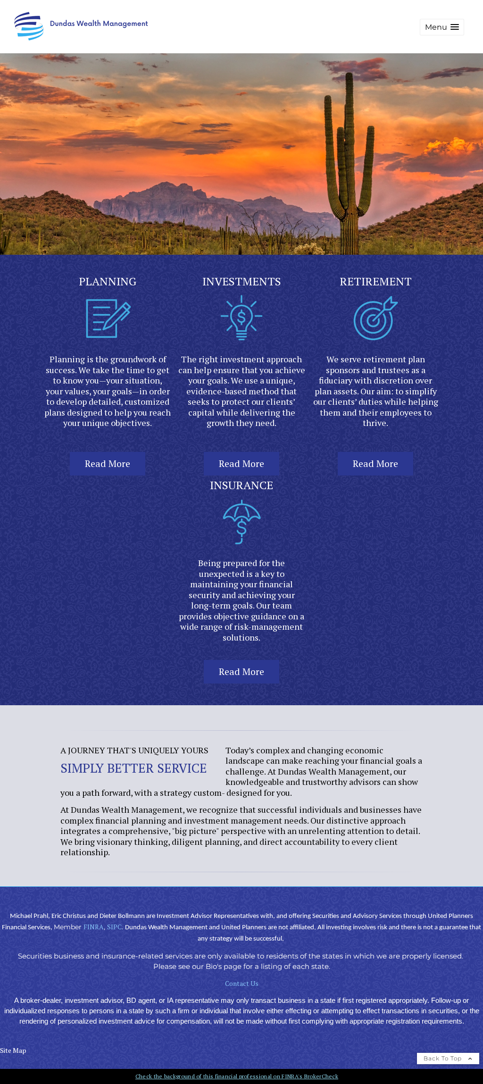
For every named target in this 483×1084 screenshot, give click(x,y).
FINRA (93, 926)
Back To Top (444, 1058)
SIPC (114, 926)
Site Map (13, 1050)
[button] (442, 27)
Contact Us (241, 983)
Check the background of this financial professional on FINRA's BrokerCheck (236, 1076)
